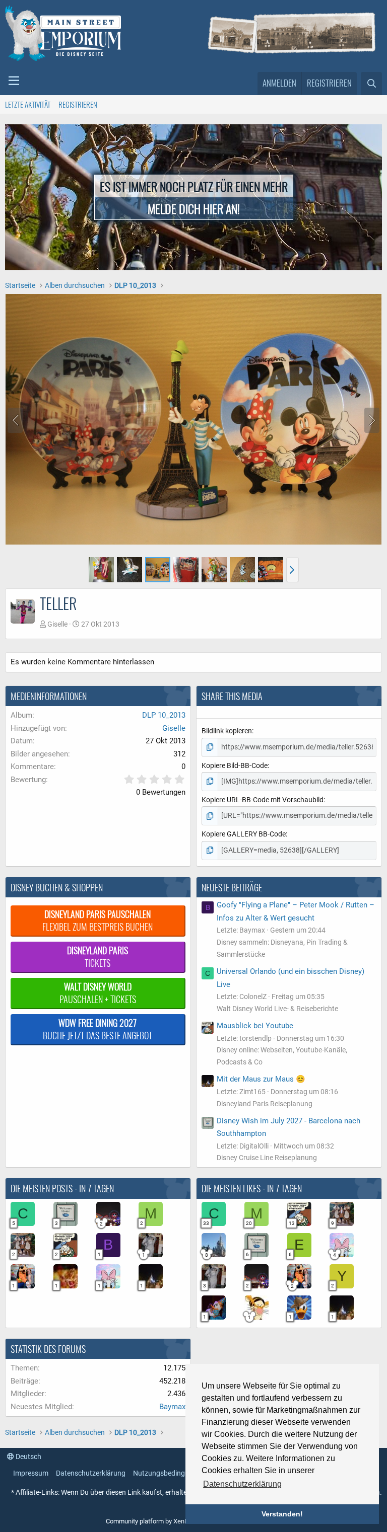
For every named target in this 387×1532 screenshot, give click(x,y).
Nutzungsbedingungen (169, 1473)
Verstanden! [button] (282, 1514)
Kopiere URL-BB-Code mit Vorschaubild (263, 800)
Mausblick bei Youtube (255, 1025)
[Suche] (371, 83)
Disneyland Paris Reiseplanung (264, 1104)
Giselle (57, 624)
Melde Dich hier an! (194, 208)
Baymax (172, 1406)
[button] (14, 80)
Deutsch (27, 1456)
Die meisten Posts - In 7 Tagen (62, 1188)
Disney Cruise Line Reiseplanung (267, 1158)
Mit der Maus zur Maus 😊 (261, 1079)
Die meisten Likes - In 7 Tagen (252, 1188)
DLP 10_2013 (163, 715)
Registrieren (77, 104)
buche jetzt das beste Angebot (97, 1029)
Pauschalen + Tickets (97, 993)
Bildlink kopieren (227, 731)
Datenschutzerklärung (90, 1473)
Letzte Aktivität (27, 104)
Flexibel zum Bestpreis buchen (97, 920)
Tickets (97, 956)
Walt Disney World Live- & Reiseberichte (277, 1009)
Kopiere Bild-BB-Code (235, 765)
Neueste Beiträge (232, 887)
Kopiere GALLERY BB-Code (244, 834)
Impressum (30, 1473)
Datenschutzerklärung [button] (242, 1484)
